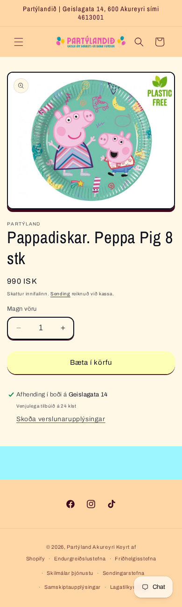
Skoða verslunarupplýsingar (60, 419)
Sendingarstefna (124, 573)
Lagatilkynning (128, 587)
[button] (18, 42)
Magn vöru (22, 309)
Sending (60, 293)
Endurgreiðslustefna (79, 558)
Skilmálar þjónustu (70, 573)
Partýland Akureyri (91, 547)
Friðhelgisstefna (135, 558)
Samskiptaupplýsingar (72, 587)
